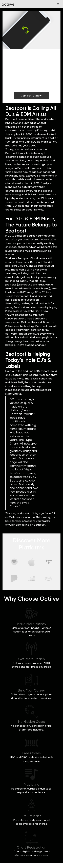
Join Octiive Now (31, 96)
